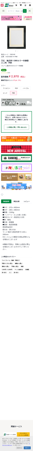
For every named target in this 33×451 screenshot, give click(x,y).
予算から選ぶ (15, 266)
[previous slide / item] (2, 18)
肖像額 (27, 269)
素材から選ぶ (5, 266)
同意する (27, 448)
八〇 (10, 272)
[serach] (25, 11)
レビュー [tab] (27, 201)
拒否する (19, 448)
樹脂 (22, 266)
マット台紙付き (19, 269)
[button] (14, 18)
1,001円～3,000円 (7, 269)
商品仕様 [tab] (16, 201)
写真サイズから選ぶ (7, 263)
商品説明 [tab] (6, 201)
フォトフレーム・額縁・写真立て (11, 260)
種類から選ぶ (18, 263)
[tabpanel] (16, 228)
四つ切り (4, 272)
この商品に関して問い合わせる (16, 127)
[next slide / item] (30, 18)
